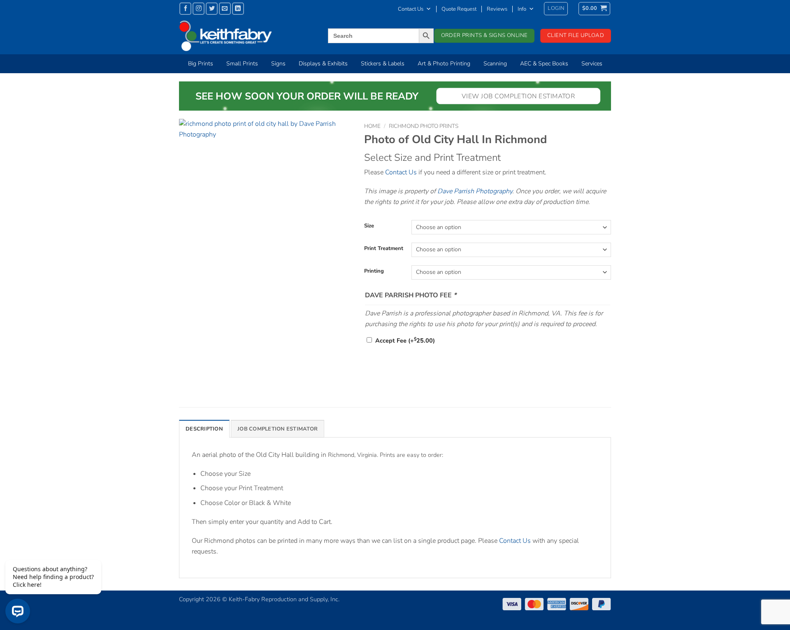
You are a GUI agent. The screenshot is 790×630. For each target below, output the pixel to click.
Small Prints (242, 63)
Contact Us (410, 9)
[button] (556, 8)
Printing (374, 271)
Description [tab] (204, 429)
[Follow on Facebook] (185, 8)
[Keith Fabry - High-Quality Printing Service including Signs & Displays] (240, 35)
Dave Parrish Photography (474, 191)
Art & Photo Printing (444, 63)
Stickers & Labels (382, 63)
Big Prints (200, 63)
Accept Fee (405, 340)
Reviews (497, 9)
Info (522, 9)
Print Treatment (383, 249)
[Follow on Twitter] (212, 8)
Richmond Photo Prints (423, 126)
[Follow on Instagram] (198, 8)
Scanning (495, 63)
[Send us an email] (225, 8)
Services (591, 63)
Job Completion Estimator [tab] (277, 429)
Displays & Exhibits (323, 63)
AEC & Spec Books (544, 63)
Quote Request (458, 9)
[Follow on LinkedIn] (238, 8)
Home (372, 126)
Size (369, 226)
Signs (278, 63)
